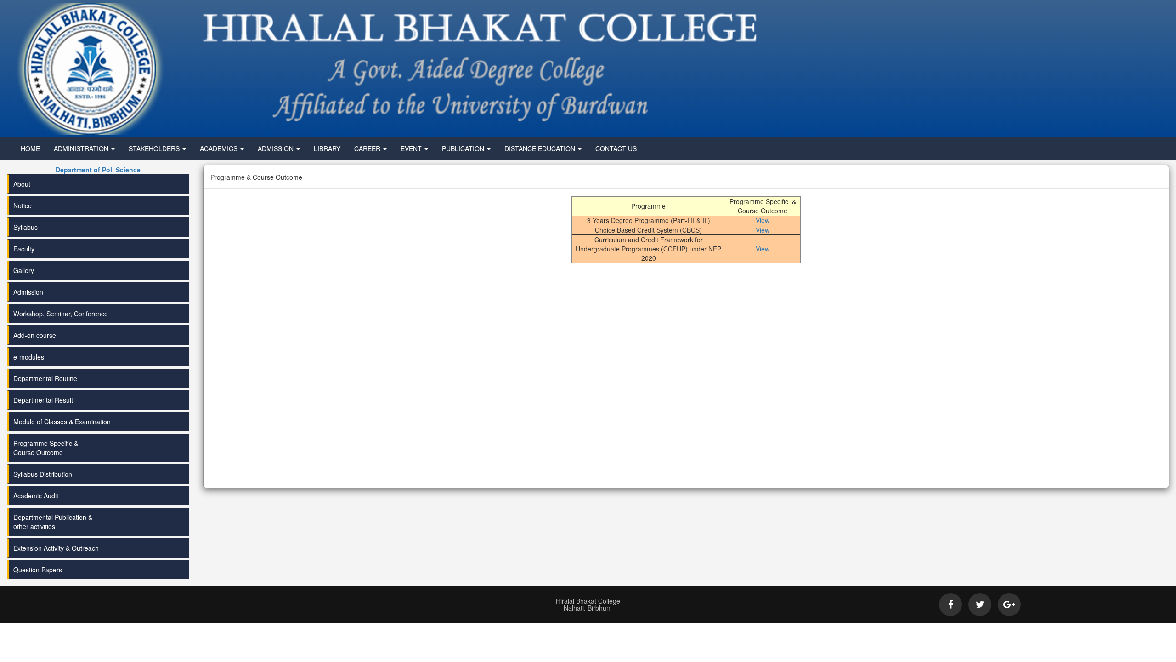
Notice (22, 205)
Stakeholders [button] (155, 148)
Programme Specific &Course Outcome (45, 448)
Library (327, 148)
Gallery (23, 270)
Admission (28, 292)
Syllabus (25, 227)
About (21, 183)
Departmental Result (43, 400)
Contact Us (616, 148)
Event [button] (412, 148)
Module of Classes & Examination (62, 421)
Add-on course (34, 335)
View (762, 220)
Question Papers (37, 569)
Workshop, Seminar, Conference (60, 313)
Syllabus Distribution (42, 474)
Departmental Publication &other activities (52, 522)
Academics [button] (219, 148)
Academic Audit (35, 495)
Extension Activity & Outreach (56, 548)
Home (30, 148)
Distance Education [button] (540, 148)
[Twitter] (979, 604)
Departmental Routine (45, 378)
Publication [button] (464, 148)
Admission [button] (276, 148)
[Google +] (1009, 604)
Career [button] (368, 148)
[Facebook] (950, 604)
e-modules (28, 356)
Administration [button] (82, 148)
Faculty (23, 248)
